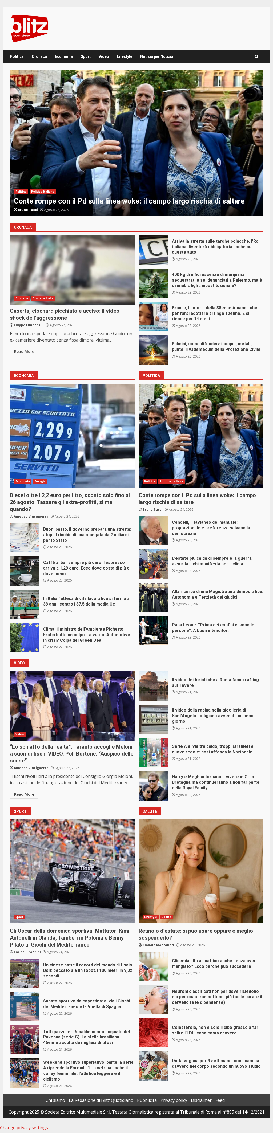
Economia (64, 56)
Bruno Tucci (153, 509)
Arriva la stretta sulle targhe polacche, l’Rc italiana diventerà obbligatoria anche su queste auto (153, 250)
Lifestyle (124, 56)
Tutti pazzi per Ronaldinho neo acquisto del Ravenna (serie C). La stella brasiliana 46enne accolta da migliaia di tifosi (24, 1039)
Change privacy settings (24, 1128)
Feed (220, 1100)
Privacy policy (173, 1100)
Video (104, 56)
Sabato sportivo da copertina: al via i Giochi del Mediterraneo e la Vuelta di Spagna (24, 1006)
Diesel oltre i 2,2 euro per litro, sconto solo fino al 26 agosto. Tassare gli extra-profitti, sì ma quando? (72, 436)
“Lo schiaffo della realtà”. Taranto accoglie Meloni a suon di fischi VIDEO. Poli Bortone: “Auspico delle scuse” (72, 706)
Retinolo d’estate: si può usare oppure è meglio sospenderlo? (201, 871)
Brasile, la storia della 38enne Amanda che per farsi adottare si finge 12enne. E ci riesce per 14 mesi (153, 316)
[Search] (256, 56)
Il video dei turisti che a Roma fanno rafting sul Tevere (153, 686)
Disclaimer (201, 1100)
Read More (24, 351)
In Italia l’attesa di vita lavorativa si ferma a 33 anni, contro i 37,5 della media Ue (24, 604)
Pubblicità (147, 1100)
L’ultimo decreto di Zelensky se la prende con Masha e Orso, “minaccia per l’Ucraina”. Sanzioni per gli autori (136, 143)
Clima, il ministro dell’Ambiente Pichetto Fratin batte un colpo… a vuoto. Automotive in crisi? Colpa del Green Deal (24, 637)
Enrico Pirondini (27, 952)
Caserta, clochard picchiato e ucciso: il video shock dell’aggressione (72, 270)
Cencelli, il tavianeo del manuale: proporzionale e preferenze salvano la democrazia (153, 530)
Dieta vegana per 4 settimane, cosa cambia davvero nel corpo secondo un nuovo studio (153, 1066)
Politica (17, 56)
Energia (40, 481)
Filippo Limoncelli (29, 325)
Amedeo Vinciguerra (35, 210)
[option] (136, 143)
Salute (166, 917)
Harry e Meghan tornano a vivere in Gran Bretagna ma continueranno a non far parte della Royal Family (153, 786)
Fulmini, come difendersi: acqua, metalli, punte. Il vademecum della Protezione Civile (153, 350)
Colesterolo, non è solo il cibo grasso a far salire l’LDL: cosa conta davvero (153, 1032)
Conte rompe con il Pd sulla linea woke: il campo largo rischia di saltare (201, 436)
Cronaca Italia (43, 298)
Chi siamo (55, 1100)
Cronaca (39, 56)
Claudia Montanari (158, 945)
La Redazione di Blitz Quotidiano (101, 1100)
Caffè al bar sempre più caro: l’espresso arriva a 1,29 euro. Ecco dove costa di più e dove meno (24, 571)
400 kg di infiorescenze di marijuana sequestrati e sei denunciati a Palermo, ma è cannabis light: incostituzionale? (153, 283)
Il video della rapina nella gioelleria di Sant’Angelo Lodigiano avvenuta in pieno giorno (153, 719)
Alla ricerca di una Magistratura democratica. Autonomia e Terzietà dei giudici (153, 597)
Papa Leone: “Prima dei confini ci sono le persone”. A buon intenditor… (153, 630)
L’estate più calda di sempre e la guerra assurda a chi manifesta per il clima (153, 564)
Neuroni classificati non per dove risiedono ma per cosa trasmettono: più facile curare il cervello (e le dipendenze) (153, 999)
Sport (86, 56)
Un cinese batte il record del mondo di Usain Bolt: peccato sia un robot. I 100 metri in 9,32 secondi (24, 973)
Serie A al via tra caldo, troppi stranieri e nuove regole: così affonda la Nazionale (153, 752)
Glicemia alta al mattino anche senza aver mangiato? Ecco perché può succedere (153, 966)
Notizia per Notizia (156, 56)
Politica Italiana (171, 481)
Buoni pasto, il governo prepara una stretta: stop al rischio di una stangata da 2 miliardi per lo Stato (24, 537)
